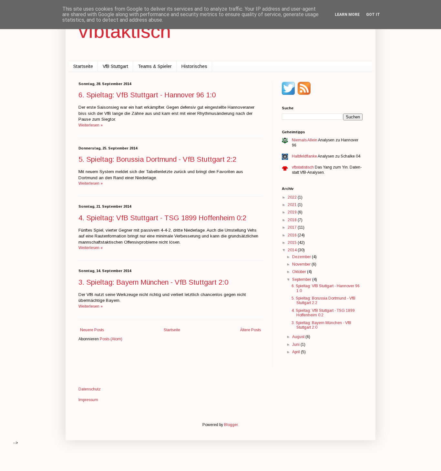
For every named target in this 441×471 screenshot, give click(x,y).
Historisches (194, 66)
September (302, 279)
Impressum (88, 400)
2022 (293, 197)
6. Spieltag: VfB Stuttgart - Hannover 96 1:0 (147, 95)
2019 (293, 212)
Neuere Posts (92, 330)
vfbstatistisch (303, 167)
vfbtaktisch (124, 31)
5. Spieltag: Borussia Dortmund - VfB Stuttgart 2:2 (157, 159)
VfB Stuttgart (115, 66)
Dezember (302, 257)
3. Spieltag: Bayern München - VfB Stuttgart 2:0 (153, 282)
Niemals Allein (304, 140)
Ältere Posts (250, 330)
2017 (293, 227)
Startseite (83, 66)
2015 (293, 242)
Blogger (231, 424)
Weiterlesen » (90, 125)
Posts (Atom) (111, 339)
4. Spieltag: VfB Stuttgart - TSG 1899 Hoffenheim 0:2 (162, 218)
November (302, 264)
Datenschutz (89, 389)
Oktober (299, 271)
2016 (293, 235)
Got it (373, 14)
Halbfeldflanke (304, 156)
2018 (293, 220)
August (298, 336)
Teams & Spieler (155, 66)
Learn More (347, 14)
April (296, 352)
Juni (296, 344)
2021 (293, 205)
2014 (293, 250)
